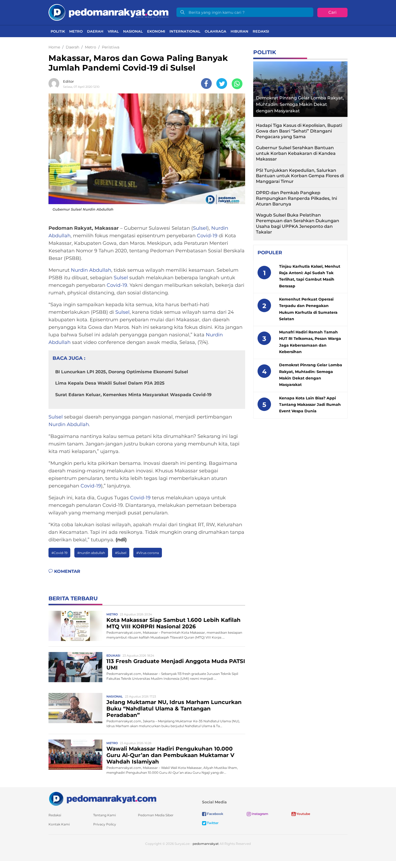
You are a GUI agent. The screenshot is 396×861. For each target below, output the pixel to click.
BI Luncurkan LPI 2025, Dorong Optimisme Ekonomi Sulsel (121, 371)
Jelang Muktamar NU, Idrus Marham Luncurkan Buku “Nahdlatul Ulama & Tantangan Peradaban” (174, 708)
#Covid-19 (59, 553)
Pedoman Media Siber (155, 815)
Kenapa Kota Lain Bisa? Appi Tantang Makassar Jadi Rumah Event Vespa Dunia (310, 405)
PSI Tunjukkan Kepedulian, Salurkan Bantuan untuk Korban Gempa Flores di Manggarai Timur (300, 176)
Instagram (259, 814)
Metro (76, 31)
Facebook (214, 814)
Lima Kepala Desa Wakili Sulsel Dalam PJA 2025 (110, 383)
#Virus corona (147, 553)
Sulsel (200, 228)
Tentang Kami (104, 815)
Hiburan (239, 31)
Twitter (212, 823)
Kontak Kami (59, 824)
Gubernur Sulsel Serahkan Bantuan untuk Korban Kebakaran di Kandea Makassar (296, 153)
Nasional (133, 31)
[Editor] (55, 83)
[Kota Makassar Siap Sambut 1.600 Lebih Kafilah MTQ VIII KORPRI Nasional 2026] (75, 625)
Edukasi (113, 655)
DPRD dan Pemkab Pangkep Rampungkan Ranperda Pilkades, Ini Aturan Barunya (296, 198)
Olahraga (215, 31)
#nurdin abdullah (91, 553)
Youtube (303, 814)
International (184, 31)
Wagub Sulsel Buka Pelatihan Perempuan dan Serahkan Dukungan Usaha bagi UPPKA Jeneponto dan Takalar (297, 223)
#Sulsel (120, 553)
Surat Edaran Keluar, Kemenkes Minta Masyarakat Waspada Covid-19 (133, 394)
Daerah (95, 31)
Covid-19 (207, 236)
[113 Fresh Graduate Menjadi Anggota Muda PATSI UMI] (75, 666)
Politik (58, 31)
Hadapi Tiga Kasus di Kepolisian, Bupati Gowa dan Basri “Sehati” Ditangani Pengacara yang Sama (299, 131)
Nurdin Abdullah (91, 270)
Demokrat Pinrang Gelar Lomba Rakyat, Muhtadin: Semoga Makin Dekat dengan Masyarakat (300, 104)
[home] (102, 798)
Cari (332, 12)
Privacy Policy (104, 824)
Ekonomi (156, 31)
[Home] (108, 12)
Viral (113, 31)
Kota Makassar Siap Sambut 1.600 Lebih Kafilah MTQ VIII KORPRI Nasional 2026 (173, 623)
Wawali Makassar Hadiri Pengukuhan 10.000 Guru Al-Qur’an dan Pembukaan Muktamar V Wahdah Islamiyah (170, 755)
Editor (68, 81)
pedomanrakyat (206, 844)
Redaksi (261, 31)
